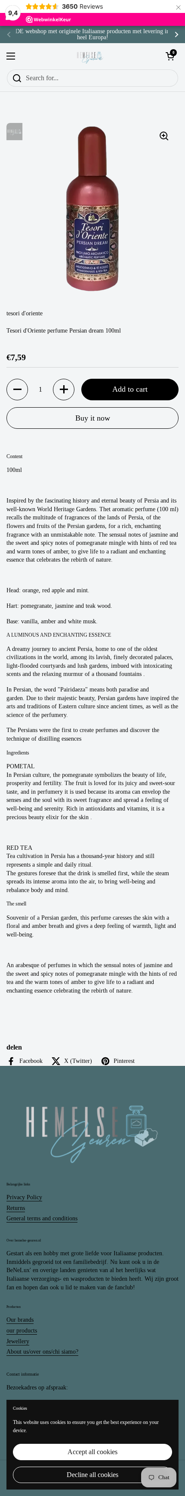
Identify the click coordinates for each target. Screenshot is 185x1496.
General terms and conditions (41, 1218)
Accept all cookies (92, 1451)
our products (21, 1330)
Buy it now (92, 418)
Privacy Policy (24, 1197)
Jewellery (17, 1341)
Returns (15, 1208)
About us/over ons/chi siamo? (42, 1351)
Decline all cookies (92, 1474)
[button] (17, 389)
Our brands (20, 1320)
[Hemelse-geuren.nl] (90, 56)
